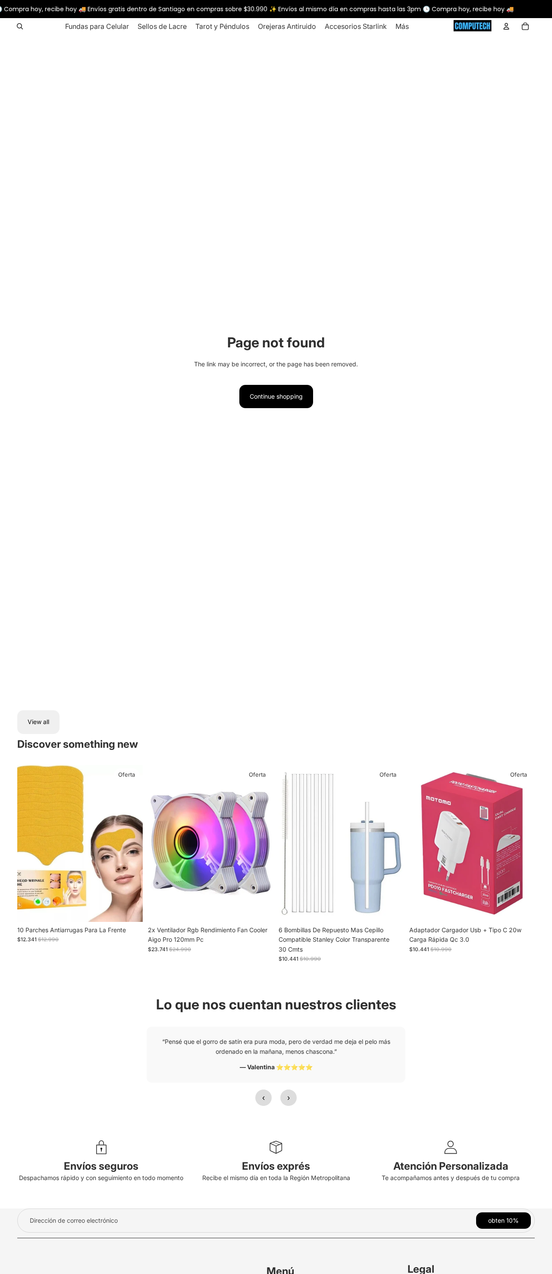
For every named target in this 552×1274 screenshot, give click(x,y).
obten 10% (503, 1220)
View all (38, 721)
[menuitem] (97, 26)
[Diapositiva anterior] (161, 843)
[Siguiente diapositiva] (260, 843)
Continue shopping (276, 396)
